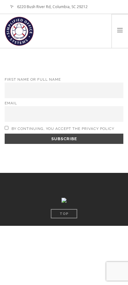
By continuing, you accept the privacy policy (62, 128)
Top (64, 214)
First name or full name (33, 79)
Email (11, 103)
